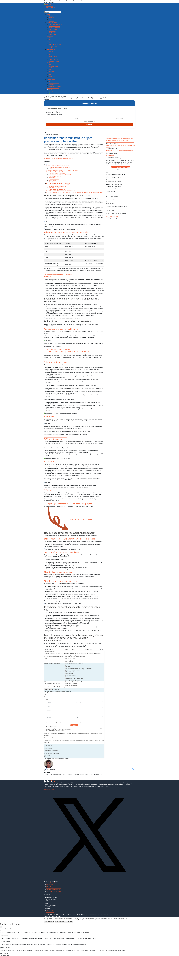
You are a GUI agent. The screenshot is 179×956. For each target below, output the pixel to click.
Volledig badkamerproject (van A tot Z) (75, 663)
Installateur (52, 68)
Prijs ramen (52, 51)
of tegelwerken (69, 673)
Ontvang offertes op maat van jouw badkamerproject (58, 158)
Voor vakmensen (50, 7)
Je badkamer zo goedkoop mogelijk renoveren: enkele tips (61, 190)
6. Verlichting (53, 180)
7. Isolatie (52, 181)
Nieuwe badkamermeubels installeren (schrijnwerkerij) (79, 668)
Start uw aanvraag (49, 789)
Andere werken (69, 661)
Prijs (50, 37)
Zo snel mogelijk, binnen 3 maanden (74, 681)
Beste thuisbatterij (53, 66)
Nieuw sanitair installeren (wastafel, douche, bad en (78, 665)
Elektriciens (49, 886)
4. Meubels (52, 177)
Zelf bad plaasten (110, 150)
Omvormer (52, 84)
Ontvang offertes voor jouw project (120, 167)
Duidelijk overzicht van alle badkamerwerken (58, 171)
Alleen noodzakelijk (60, 921)
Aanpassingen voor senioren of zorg (74, 678)
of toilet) (68, 666)
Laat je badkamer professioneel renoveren (55, 437)
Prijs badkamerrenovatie (124, 138)
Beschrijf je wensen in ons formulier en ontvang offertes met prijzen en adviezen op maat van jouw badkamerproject (75, 192)
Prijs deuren (52, 53)
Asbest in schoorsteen (54, 26)
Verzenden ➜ (74, 725)
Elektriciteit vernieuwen (55, 44)
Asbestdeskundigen (51, 883)
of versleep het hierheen (54, 691)
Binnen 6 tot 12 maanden (72, 685)
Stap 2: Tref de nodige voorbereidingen (58, 186)
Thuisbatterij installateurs (53, 889)
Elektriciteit (50, 41)
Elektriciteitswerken (71, 675)
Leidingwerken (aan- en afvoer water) (75, 670)
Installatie (51, 17)
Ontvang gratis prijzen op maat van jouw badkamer (58, 274)
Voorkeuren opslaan (5, 953)
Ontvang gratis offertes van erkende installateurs (57, 349)
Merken (51, 16)
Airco (48, 14)
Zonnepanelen (51, 79)
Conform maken (53, 46)
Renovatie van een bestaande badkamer (75, 656)
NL (51, 89)
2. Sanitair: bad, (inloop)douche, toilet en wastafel (60, 174)
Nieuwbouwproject (70, 658)
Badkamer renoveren (111, 138)
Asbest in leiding (53, 29)
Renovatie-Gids (110, 155)
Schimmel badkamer (128, 142)
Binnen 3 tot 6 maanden (71, 683)
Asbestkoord (52, 32)
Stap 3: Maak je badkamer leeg (56, 187)
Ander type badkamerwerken (73, 680)
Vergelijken (89, 124)
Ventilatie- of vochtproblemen (73, 676)
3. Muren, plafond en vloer (55, 176)
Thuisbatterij (50, 63)
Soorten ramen (53, 56)
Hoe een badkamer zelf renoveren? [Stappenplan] (59, 183)
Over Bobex (49, 6)
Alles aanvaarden (49, 921)
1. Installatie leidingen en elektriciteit (58, 173)
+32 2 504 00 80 (50, 910)
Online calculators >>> (53, 88)
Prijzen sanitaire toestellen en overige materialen (60, 167)
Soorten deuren (53, 58)
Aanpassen (70, 921)
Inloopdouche (118, 150)
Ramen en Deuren (52, 49)
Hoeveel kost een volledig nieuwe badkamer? (58, 165)
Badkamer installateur (117, 142)
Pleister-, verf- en (70, 671)
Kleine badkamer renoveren (113, 145)
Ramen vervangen (53, 59)
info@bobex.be (50, 912)
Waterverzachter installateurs (54, 891)
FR (52, 93)
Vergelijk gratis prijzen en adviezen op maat (80, 519)
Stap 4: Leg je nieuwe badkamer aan (57, 189)
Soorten (51, 69)
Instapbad (125, 150)
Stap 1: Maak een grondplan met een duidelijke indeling (62, 184)
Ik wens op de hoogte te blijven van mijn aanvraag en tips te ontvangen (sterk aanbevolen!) (69, 722)
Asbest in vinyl (52, 31)
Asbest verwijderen (52, 22)
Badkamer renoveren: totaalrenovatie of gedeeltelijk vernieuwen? (63, 170)
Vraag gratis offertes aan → (113, 216)
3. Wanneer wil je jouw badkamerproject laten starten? (52, 682)
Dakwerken (50, 36)
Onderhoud (52, 19)
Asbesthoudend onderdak (56, 24)
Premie (50, 54)
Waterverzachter (51, 73)
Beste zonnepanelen (54, 83)
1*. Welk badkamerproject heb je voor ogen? (53, 657)
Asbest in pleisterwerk (54, 27)
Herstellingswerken (70, 660)
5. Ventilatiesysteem (54, 179)
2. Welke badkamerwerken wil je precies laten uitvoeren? (52, 664)
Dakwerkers (49, 884)
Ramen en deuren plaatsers (53, 888)
